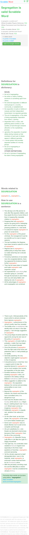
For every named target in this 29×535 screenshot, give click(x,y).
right (9, 444)
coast (25, 464)
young (9, 335)
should (8, 362)
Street (10, 406)
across (18, 406)
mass (18, 121)
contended (20, 444)
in (13, 105)
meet (13, 225)
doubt (6, 425)
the (5, 94)
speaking (14, 356)
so (19, 134)
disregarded (8, 456)
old (8, 211)
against (17, 358)
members (7, 136)
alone (18, 462)
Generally (7, 356)
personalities (8, 387)
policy (11, 251)
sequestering (8, 149)
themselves (8, 255)
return (17, 328)
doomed (14, 431)
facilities (13, 142)
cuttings (21, 377)
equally (23, 410)
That (5, 444)
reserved (19, 460)
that (22, 134)
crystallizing (18, 128)
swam (14, 406)
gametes (24, 113)
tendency (19, 261)
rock (22, 372)
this (5, 339)
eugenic (8, 364)
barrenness (22, 431)
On (5, 416)
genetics (7, 132)
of (9, 94)
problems (13, 228)
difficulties (15, 467)
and (11, 111)
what (12, 253)
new (18, 225)
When (6, 381)
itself (23, 454)
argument (18, 454)
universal (22, 318)
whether (10, 412)
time (15, 215)
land (8, 452)
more (19, 387)
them (6, 217)
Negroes (22, 242)
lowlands (7, 458)
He (5, 271)
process (7, 130)
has (5, 261)
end (15, 402)
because (7, 433)
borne (14, 362)
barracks (15, 276)
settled (6, 251)
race (23, 337)
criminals (7, 236)
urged (12, 358)
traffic (23, 341)
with (5, 225)
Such (6, 400)
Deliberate (7, 410)
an (22, 406)
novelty (11, 324)
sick (12, 278)
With (5, 464)
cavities (6, 126)
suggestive (23, 330)
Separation (7, 121)
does (10, 328)
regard (19, 446)
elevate (23, 253)
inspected (10, 271)
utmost (6, 324)
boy (5, 404)
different (24, 103)
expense (13, 360)
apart (21, 98)
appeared (10, 261)
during (11, 134)
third (15, 316)
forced (14, 244)
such (10, 423)
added (19, 381)
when (21, 400)
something (15, 98)
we (20, 416)
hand (13, 126)
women (21, 211)
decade (19, 345)
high (11, 349)
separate (18, 113)
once (13, 326)
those (22, 393)
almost (17, 318)
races (25, 418)
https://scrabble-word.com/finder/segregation (12, 480)
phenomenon (18, 322)
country (18, 105)
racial (6, 105)
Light (22, 439)
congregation (11, 284)
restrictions (14, 257)
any (9, 278)
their (14, 111)
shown (6, 418)
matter (8, 253)
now (18, 238)
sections (13, 372)
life (8, 435)
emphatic (7, 389)
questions (7, 450)
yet (11, 316)
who (25, 393)
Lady (6, 439)
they (15, 253)
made (9, 267)
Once (6, 347)
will (19, 351)
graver (23, 234)
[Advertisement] (14, 63)
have (6, 244)
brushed (18, 335)
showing (7, 374)
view (17, 364)
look (5, 213)
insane (23, 238)
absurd (9, 230)
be (26, 236)
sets (13, 351)
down (23, 251)
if (22, 276)
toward (24, 261)
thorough (16, 427)
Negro (14, 335)
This (5, 341)
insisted (18, 420)
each (14, 136)
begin (24, 343)
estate (25, 257)
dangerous (7, 397)
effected (11, 425)
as (5, 238)
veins (20, 374)
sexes (22, 370)
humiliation (13, 242)
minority (20, 142)
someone (7, 98)
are (11, 223)
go (27, 351)
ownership (13, 452)
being (8, 117)
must (23, 236)
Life (14, 439)
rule (13, 280)
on (15, 274)
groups (10, 105)
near (20, 404)
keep (16, 251)
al (6, 196)
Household (12, 441)
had (9, 265)
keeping (12, 217)
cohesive (23, 126)
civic (22, 429)
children (22, 213)
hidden (19, 278)
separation (16, 103)
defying (6, 280)
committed (11, 395)
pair (17, 136)
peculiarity (20, 316)
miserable (21, 217)
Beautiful (18, 437)
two (19, 370)
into (23, 124)
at (26, 109)
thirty (24, 215)
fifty (17, 211)
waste (9, 215)
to (24, 211)
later (24, 328)
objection (7, 358)
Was (17, 439)
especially (7, 448)
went (21, 274)
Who (9, 439)
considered (21, 469)
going (14, 223)
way (11, 211)
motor (19, 341)
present (14, 345)
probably (7, 343)
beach (17, 404)
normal (15, 385)
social (7, 140)
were (6, 278)
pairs (17, 109)
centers (17, 124)
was (16, 324)
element (13, 366)
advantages (12, 282)
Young (24, 437)
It (4, 230)
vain (5, 412)
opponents (7, 337)
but (5, 370)
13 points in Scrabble (9, 39)
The (5, 115)
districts (19, 259)
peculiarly (13, 464)
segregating (14, 94)
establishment (18, 107)
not (14, 328)
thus (5, 215)
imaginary (7, 408)
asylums (7, 240)
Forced (6, 257)
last (8, 242)
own (20, 337)
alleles (23, 109)
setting (20, 96)
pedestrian (7, 351)
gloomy (11, 320)
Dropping (7, 221)
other (10, 416)
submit (20, 244)
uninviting (20, 464)
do (18, 253)
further (6, 263)
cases (15, 265)
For (5, 234)
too (5, 462)
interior (23, 467)
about (13, 124)
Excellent (7, 372)
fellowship (24, 223)
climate (6, 471)
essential (7, 366)
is (13, 211)
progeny (7, 330)
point (12, 364)
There (6, 316)
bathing (12, 404)
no (5, 253)
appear (6, 138)
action (9, 96)
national (19, 412)
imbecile (7, 393)
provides (20, 140)
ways (22, 225)
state (14, 96)
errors (16, 232)
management (17, 236)
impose (16, 230)
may (20, 343)
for (17, 142)
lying (15, 278)
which (11, 318)
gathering (7, 124)
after (8, 213)
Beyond (6, 391)
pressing (7, 228)
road (14, 349)
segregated (13, 117)
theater (6, 431)
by (10, 257)
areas (14, 460)
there (25, 259)
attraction (7, 128)
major (21, 448)
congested (13, 259)
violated (6, 446)
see (11, 248)
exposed (7, 377)
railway (16, 377)
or (11, 96)
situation (16, 400)
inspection (7, 269)
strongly (16, 330)
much (10, 368)
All (5, 282)
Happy (6, 441)
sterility (6, 328)
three (17, 448)
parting (16, 119)
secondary (23, 385)
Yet (5, 454)
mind (19, 362)
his (10, 280)
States (13, 420)
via (14, 113)
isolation (15, 368)
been (9, 244)
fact (13, 330)
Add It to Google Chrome (12, 43)
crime (17, 395)
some (20, 215)
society (24, 368)
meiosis (6, 111)
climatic (11, 454)
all (11, 265)
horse (22, 349)
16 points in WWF (8, 41)
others (6, 101)
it (14, 238)
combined (22, 284)
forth (17, 223)
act (8, 94)
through (17, 126)
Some (6, 423)
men (8, 225)
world (24, 228)
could (19, 425)
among (14, 337)
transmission (8, 113)
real (21, 257)
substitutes (13, 429)
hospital (24, 265)
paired (24, 132)
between (7, 379)
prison (6, 232)
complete (7, 427)
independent (20, 111)
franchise (16, 450)
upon (22, 420)
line (20, 408)
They (6, 265)
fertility (9, 326)
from (24, 98)
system (12, 140)
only (21, 356)
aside (23, 335)
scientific (9, 238)
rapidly (8, 354)
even (6, 345)
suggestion (12, 381)
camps (13, 269)
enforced (9, 103)
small (12, 232)
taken (18, 265)
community (7, 107)
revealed (23, 324)
